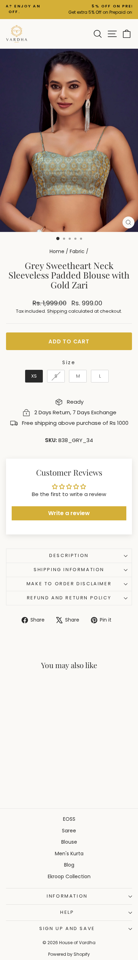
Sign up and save (67, 928)
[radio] (34, 376)
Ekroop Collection (69, 876)
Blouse (69, 841)
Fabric (77, 251)
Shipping (57, 311)
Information (67, 896)
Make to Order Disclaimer (69, 583)
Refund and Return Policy (69, 597)
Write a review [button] (69, 513)
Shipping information (69, 569)
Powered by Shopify (69, 954)
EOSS (69, 819)
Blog (69, 864)
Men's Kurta (69, 853)
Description (69, 555)
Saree (69, 830)
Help (67, 912)
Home (57, 251)
